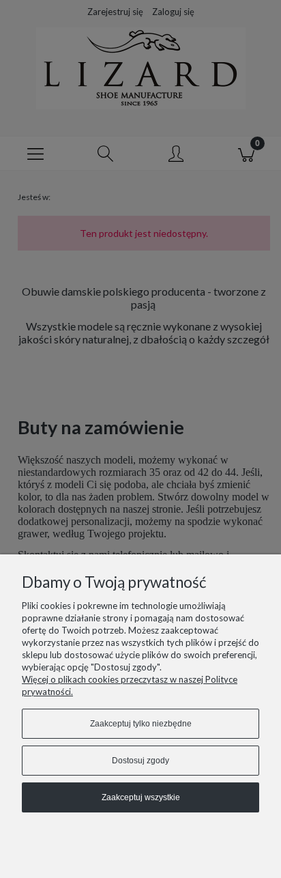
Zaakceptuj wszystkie (141, 797)
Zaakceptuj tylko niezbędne (141, 723)
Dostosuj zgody (140, 760)
